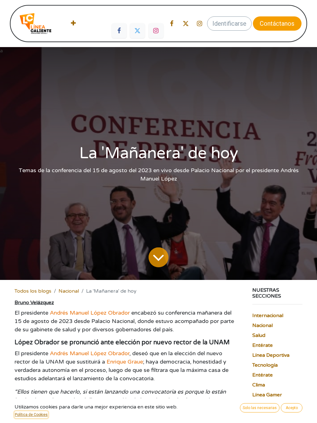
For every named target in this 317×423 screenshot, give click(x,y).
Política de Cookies (31, 414)
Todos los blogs (33, 291)
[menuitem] (73, 23)
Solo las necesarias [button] (260, 408)
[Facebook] (119, 30)
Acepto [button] (292, 408)
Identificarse (229, 23)
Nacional (69, 291)
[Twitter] (137, 30)
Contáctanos (277, 23)
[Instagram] (156, 30)
